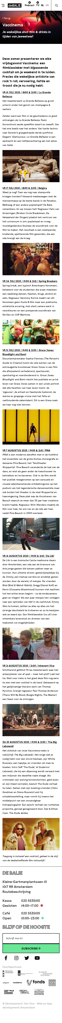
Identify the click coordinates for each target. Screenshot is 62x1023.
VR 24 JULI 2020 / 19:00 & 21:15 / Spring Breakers (29, 281)
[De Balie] (14, 5)
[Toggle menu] (3, 5)
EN (47, 5)
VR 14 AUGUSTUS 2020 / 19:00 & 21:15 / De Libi (28, 556)
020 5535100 (30, 901)
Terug (6, 18)
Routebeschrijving (16, 892)
